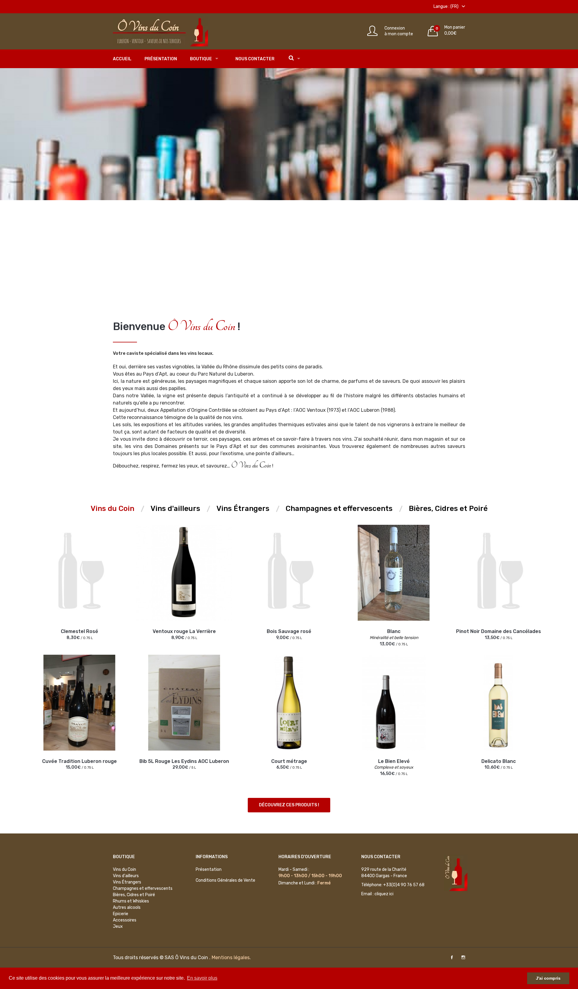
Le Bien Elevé (394, 761)
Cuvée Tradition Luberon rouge (79, 761)
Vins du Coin (124, 869)
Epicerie (120, 913)
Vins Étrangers (127, 882)
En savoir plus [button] (202, 978)
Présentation (160, 58)
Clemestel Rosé (79, 631)
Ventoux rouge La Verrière (184, 631)
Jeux (118, 926)
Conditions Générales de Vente (225, 880)
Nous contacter (255, 58)
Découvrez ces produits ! (289, 805)
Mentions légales (231, 957)
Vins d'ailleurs (126, 875)
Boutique (201, 58)
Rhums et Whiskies (131, 901)
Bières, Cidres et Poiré (134, 894)
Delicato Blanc (498, 761)
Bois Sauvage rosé (289, 631)
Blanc (393, 631)
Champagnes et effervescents (142, 888)
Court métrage (289, 761)
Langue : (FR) (446, 6)
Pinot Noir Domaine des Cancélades (498, 631)
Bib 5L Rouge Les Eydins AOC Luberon (184, 761)
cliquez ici (383, 893)
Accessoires (124, 920)
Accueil (122, 58)
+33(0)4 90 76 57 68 (403, 884)
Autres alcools (127, 907)
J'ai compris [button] (548, 978)
